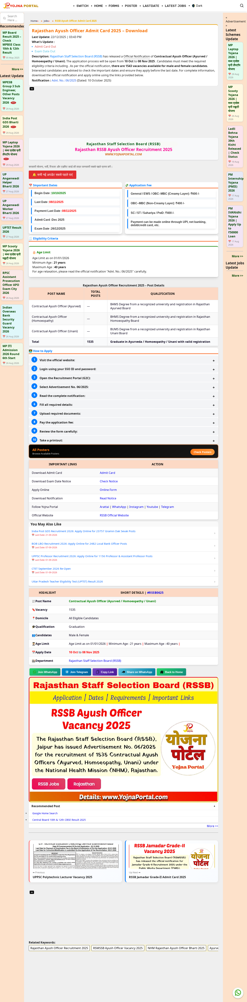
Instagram (136, 507)
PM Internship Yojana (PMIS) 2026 (236, 182)
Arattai (104, 507)
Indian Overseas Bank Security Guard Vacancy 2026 (9, 319)
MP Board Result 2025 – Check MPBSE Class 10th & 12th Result (12, 42)
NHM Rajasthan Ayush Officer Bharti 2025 (176, 948)
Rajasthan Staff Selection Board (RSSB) (76, 56)
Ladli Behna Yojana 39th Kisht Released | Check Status (234, 143)
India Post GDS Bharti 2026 (10, 122)
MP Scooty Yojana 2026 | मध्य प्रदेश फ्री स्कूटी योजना (12, 252)
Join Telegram (79, 672)
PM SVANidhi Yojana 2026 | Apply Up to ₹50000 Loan (234, 222)
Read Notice (108, 498)
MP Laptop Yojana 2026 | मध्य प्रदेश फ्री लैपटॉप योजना (12, 148)
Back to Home (174, 672)
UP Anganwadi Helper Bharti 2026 (11, 180)
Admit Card (107, 473)
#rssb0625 (155, 593)
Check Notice (109, 481)
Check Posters (202, 452)
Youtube (152, 507)
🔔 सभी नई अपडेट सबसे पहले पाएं (52, 175)
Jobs (46, 20)
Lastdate (151, 6)
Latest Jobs (175, 6)
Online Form (108, 490)
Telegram (167, 507)
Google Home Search (45, 813)
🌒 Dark (197, 5)
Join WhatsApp (47, 672)
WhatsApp (119, 507)
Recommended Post (45, 806)
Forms (114, 6)
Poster (131, 6)
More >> (17, 69)
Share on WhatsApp (139, 672)
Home (98, 6)
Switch (82, 6)
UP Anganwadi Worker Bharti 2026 (11, 207)
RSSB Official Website (114, 515)
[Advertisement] (123, 111)
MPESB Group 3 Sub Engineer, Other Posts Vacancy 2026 (11, 92)
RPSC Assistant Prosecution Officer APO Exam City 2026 (11, 283)
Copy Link (107, 672)
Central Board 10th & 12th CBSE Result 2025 (59, 819)
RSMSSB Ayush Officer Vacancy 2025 (118, 948)
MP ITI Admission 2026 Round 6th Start (11, 352)
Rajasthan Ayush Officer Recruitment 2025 (59, 948)
